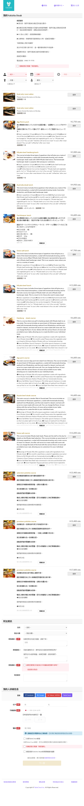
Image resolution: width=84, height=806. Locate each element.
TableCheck (67, 695)
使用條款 (26, 782)
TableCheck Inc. (39, 787)
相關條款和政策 (49, 758)
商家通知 (20, 21)
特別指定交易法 (58, 782)
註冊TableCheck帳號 (33, 738)
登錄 (18, 695)
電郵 (16, 728)
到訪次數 (17, 633)
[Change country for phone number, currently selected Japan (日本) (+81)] (26, 710)
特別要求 (17, 675)
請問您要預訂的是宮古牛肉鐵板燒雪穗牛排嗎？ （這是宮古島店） (42, 667)
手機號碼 (14, 710)
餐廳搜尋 (74, 782)
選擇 (74, 95)
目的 (18, 627)
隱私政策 (42, 782)
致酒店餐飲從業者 (10, 782)
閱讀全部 (42, 243)
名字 (16, 704)
